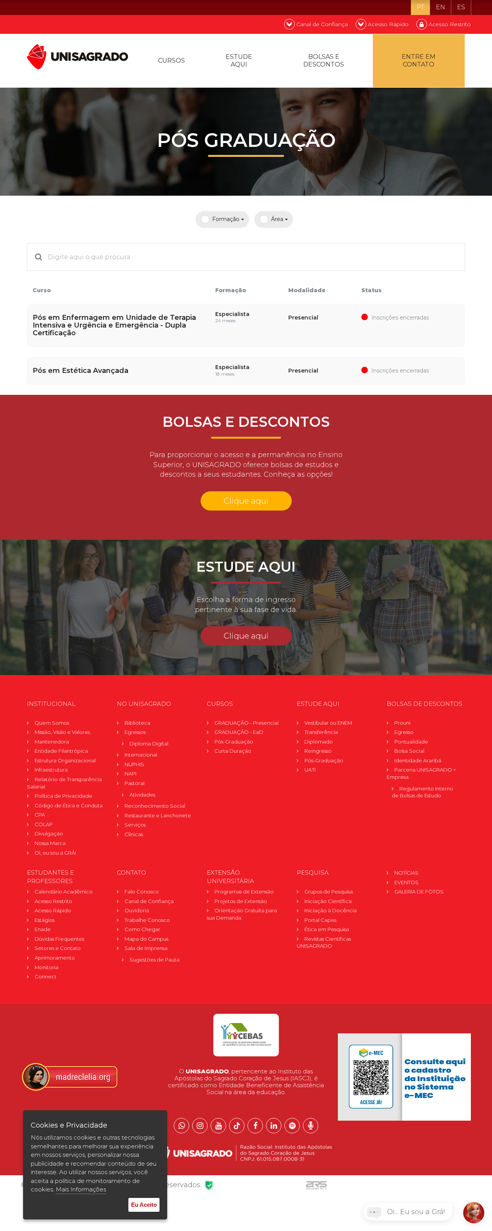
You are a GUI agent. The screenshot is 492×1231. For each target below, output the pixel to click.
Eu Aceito (144, 1204)
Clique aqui (246, 501)
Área (278, 219)
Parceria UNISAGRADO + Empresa (421, 773)
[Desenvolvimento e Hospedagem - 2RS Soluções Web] (316, 1185)
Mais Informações (81, 1189)
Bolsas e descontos (323, 60)
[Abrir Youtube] (218, 1125)
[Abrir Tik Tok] (236, 1125)
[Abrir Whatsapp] (181, 1125)
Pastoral (135, 783)
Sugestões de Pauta (155, 960)
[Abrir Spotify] (292, 1125)
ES (461, 7)
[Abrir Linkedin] (273, 1125)
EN (440, 7)
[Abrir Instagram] (200, 1125)
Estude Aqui (239, 60)
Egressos (135, 732)
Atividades (142, 795)
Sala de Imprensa (146, 948)
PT (420, 7)
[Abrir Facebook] (255, 1125)
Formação (226, 219)
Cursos (171, 60)
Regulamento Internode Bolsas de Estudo (422, 792)
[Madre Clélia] (69, 1076)
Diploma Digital (149, 743)
